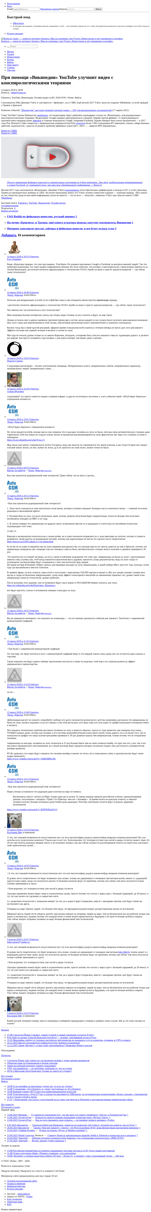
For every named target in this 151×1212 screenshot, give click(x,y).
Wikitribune (6, 198)
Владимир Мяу (14, 832)
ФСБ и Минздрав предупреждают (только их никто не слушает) (39, 1071)
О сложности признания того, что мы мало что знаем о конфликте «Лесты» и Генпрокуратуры (79, 1115)
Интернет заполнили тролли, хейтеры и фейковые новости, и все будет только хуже (61, 228)
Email (10, 9)
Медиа (10, 51)
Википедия (44, 203)
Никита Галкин (15, 361)
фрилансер (22, 1125)
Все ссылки (7, 1076)
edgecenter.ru (24, 1194)
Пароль (53, 9)
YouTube (33, 203)
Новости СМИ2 (9, 130)
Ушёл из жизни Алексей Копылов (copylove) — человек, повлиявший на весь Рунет (51, 1037)
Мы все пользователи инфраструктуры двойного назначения (43, 1043)
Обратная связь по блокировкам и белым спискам (32, 1063)
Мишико (22, 1115)
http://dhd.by (124, 952)
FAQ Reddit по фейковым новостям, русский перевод (41, 216)
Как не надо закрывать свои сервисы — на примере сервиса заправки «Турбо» (75, 1120)
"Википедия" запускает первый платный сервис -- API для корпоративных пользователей (66, 110)
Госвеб (10, 54)
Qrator (29, 1196)
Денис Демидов (15, 295)
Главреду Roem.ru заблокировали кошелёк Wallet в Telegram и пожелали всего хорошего (91, 1135)
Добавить (9, 235)
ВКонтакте (18, 23)
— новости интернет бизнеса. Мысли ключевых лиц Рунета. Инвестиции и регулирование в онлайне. (57, 41)
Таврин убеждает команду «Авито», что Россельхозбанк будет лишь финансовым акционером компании (86, 1127)
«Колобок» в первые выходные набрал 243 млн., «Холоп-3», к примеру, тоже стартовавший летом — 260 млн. (65, 1156)
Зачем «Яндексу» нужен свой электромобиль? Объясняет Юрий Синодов (49, 1045)
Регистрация (13, 3)
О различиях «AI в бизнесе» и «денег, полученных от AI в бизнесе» (47, 1089)
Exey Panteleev (14, 259)
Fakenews (23, 203)
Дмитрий (23, 1138)
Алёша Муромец (15, 391)
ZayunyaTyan (24, 1117)
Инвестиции (13, 57)
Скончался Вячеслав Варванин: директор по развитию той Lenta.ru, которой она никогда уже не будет (83, 1125)
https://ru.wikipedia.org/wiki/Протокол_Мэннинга (31, 585)
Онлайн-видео (58, 203)
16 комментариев (9, 205)
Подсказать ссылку (10, 1078)
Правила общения (16, 1183)
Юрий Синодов (26, 1135)
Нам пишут (13, 65)
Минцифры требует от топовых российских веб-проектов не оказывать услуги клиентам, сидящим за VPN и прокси (69, 1040)
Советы (11, 67)
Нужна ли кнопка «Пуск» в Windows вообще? (62, 1130)
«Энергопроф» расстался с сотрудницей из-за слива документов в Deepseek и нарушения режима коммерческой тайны (73, 1099)
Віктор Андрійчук (16, 470)
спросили (80, 123)
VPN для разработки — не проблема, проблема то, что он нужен (39, 1068)
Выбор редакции (9, 211)
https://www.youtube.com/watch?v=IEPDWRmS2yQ (32, 809)
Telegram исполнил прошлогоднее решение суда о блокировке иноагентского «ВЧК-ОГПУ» (78, 1138)
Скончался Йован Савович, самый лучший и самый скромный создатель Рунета (50, 1035)
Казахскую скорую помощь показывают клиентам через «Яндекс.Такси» (72, 1117)
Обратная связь (14, 1202)
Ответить (34, 256)
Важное (5, 1030)
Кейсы (10, 62)
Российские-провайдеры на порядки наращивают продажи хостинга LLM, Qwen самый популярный (61, 1150)
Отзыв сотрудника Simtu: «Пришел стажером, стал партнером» (41, 1153)
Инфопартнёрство (16, 1186)
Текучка (11, 70)
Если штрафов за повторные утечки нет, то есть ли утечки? (43, 1086)
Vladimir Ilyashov (26, 1130)
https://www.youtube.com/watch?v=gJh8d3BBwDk (31, 758)
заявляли (37, 120)
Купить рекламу (15, 33)
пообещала (42, 115)
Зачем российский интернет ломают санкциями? (31, 1066)
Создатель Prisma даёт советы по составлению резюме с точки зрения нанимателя (48, 1060)
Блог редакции (14, 1199)
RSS (9, 1204)
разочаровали (72, 190)
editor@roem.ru (18, 92)
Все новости (7, 1104)
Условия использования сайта (22, 1181)
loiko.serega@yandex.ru (18, 942)
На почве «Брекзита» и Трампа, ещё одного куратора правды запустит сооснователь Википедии (69, 222)
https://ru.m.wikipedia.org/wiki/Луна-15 (26, 440)
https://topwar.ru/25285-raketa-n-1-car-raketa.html (30, 541)
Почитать (6, 1055)
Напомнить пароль (49, 9)
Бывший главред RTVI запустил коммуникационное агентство (44, 1091)
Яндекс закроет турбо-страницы (48, 1140)
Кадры (10, 59)
